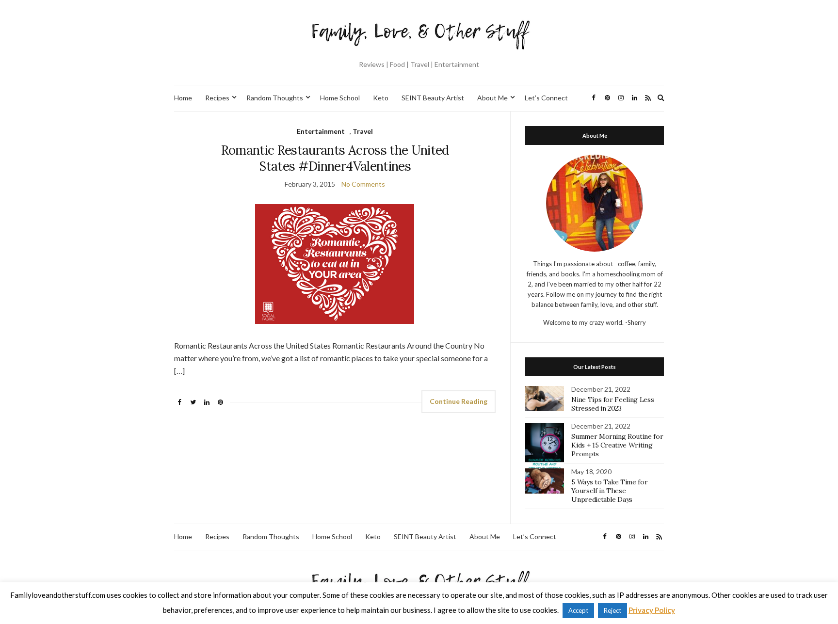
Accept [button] (578, 610)
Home (183, 98)
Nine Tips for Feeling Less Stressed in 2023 (612, 404)
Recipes (217, 98)
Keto (380, 98)
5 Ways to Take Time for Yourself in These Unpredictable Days (609, 491)
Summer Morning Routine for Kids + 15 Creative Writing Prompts (617, 445)
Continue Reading (458, 401)
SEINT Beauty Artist (433, 98)
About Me (492, 98)
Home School (340, 98)
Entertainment (321, 131)
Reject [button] (612, 610)
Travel (363, 131)
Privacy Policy (651, 610)
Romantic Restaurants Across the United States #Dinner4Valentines (335, 158)
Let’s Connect (546, 98)
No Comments (363, 184)
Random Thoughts (274, 98)
